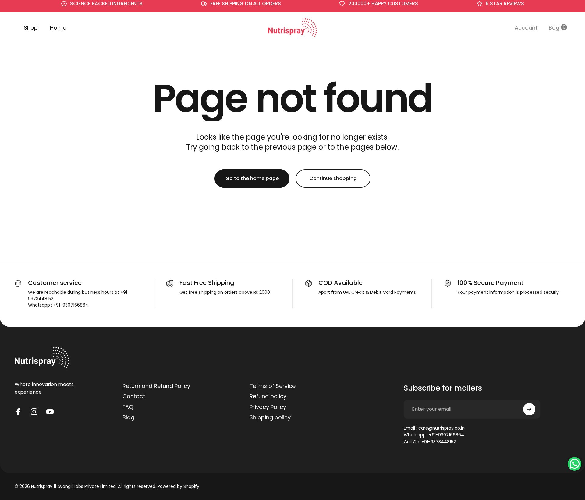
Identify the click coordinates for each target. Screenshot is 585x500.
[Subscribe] (529, 409)
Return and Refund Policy (156, 386)
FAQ (127, 407)
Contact (133, 396)
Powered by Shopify (178, 486)
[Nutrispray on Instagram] (34, 411)
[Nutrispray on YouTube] (50, 411)
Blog (128, 417)
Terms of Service (273, 386)
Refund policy (268, 396)
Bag (555, 29)
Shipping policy (270, 417)
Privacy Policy (268, 407)
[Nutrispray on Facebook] (18, 411)
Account (526, 29)
